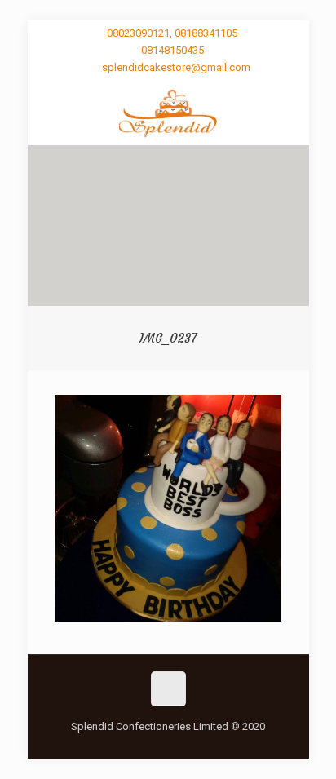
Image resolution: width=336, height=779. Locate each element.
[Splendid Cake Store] (168, 112)
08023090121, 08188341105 (172, 33)
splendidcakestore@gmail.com (176, 67)
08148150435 (172, 50)
